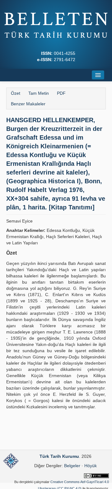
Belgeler (72, 465)
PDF (61, 93)
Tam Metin (38, 93)
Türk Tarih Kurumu (59, 456)
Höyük (90, 465)
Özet (15, 93)
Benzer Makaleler (28, 103)
